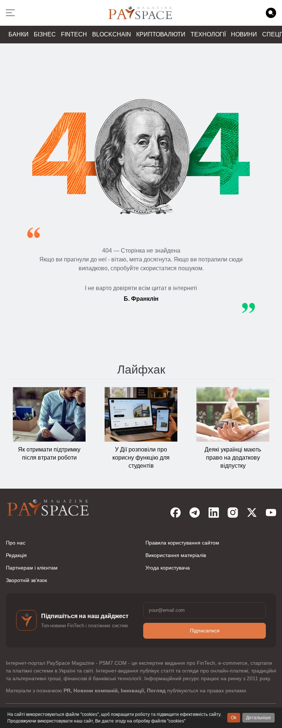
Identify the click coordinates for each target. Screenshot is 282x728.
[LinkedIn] (214, 512)
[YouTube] (271, 512)
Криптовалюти (160, 34)
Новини (244, 34)
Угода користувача (167, 568)
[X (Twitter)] (252, 512)
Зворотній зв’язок (26, 580)
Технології (208, 34)
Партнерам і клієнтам (32, 568)
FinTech (74, 34)
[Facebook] (175, 512)
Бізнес (45, 34)
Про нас (15, 543)
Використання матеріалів (175, 555)
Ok (233, 717)
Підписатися (205, 631)
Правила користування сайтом (182, 543)
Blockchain (111, 34)
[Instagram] (233, 512)
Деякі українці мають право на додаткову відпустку (233, 457)
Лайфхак (141, 369)
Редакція (16, 555)
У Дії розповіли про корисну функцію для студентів (141, 457)
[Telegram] (194, 512)
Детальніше (258, 717)
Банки (18, 34)
